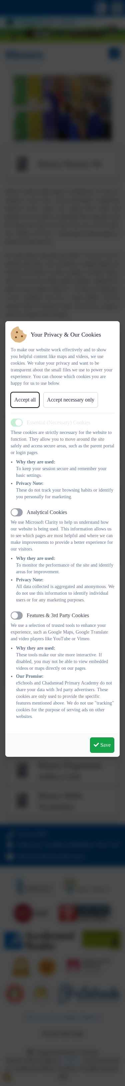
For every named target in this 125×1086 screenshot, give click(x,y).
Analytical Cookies (47, 512)
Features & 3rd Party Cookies (58, 615)
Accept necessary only (70, 400)
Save (105, 745)
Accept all (25, 400)
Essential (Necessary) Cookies (58, 422)
